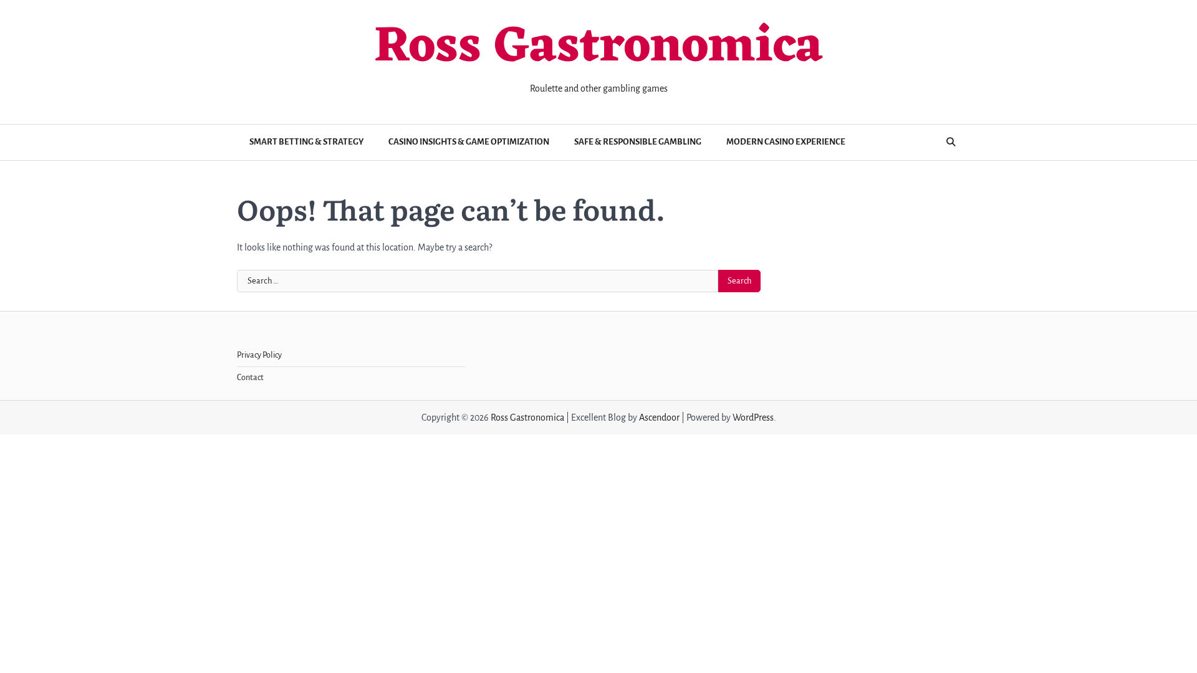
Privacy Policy (259, 355)
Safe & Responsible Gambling (637, 141)
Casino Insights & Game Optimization (468, 141)
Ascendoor (659, 417)
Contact (250, 377)
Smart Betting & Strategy (306, 141)
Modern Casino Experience (785, 141)
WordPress (753, 417)
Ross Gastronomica (598, 48)
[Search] (950, 142)
